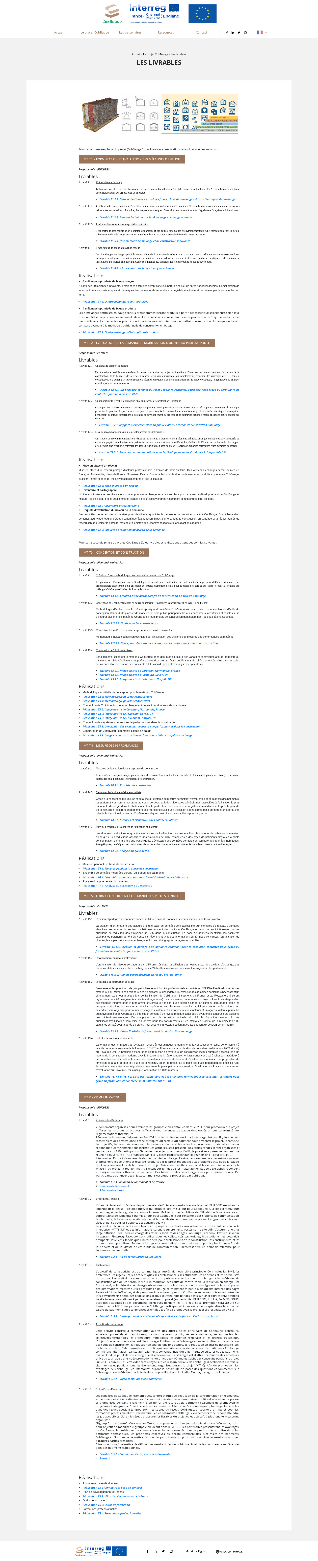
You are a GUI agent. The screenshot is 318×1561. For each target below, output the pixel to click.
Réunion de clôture (112, 1190)
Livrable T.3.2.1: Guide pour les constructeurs (129, 623)
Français (262, 32)
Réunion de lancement (114, 1186)
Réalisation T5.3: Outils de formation (106, 1505)
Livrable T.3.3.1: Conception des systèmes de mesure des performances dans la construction (159, 643)
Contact (201, 32)
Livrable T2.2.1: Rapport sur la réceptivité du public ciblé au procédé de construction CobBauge (160, 425)
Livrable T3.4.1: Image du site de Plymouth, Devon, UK (134, 675)
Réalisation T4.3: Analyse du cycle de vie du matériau (117, 886)
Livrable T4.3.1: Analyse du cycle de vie (125, 851)
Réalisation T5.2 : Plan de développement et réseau (115, 1496)
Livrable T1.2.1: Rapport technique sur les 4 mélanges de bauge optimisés (147, 217)
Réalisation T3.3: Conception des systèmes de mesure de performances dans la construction (141, 726)
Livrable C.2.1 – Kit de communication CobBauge (131, 1257)
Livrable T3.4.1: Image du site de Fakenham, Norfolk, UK (136, 679)
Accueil (59, 32)
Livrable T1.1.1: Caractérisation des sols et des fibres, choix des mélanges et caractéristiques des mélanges (168, 199)
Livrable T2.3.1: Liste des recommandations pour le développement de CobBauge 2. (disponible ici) (162, 452)
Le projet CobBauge (94, 32)
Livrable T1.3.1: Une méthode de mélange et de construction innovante (145, 241)
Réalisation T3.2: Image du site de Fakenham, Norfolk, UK (119, 718)
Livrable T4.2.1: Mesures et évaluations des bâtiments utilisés (139, 820)
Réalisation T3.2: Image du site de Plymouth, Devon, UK (118, 714)
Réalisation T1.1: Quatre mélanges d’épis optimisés (115, 301)
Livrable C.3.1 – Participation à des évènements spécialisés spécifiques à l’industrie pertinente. (161, 1316)
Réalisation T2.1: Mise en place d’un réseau (110, 486)
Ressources (166, 32)
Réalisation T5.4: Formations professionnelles (112, 1513)
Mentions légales (197, 1551)
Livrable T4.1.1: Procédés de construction (126, 785)
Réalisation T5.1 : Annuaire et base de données (112, 1487)
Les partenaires (130, 32)
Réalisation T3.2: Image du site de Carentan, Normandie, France (124, 709)
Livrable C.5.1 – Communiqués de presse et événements (135, 1454)
